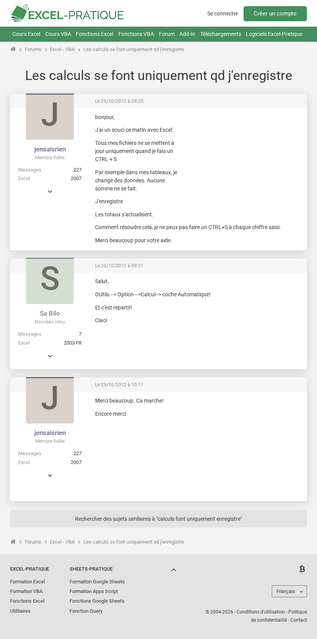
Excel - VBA (62, 49)
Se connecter (222, 13)
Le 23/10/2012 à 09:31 (119, 266)
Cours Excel (26, 34)
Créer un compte (275, 13)
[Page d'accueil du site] (13, 49)
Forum (167, 34)
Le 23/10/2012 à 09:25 (119, 101)
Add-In (187, 34)
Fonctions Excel (94, 34)
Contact (298, 620)
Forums (33, 49)
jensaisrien (50, 149)
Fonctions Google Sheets (97, 601)
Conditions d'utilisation (261, 612)
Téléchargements (220, 34)
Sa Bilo (50, 313)
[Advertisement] (244, 162)
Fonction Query (86, 611)
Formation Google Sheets (97, 582)
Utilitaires (20, 611)
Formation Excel (27, 582)
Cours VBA (58, 34)
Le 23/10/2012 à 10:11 (119, 384)
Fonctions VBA (136, 34)
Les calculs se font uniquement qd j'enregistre (134, 49)
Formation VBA (26, 591)
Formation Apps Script (94, 591)
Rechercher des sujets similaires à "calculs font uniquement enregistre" (158, 519)
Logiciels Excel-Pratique (274, 34)
